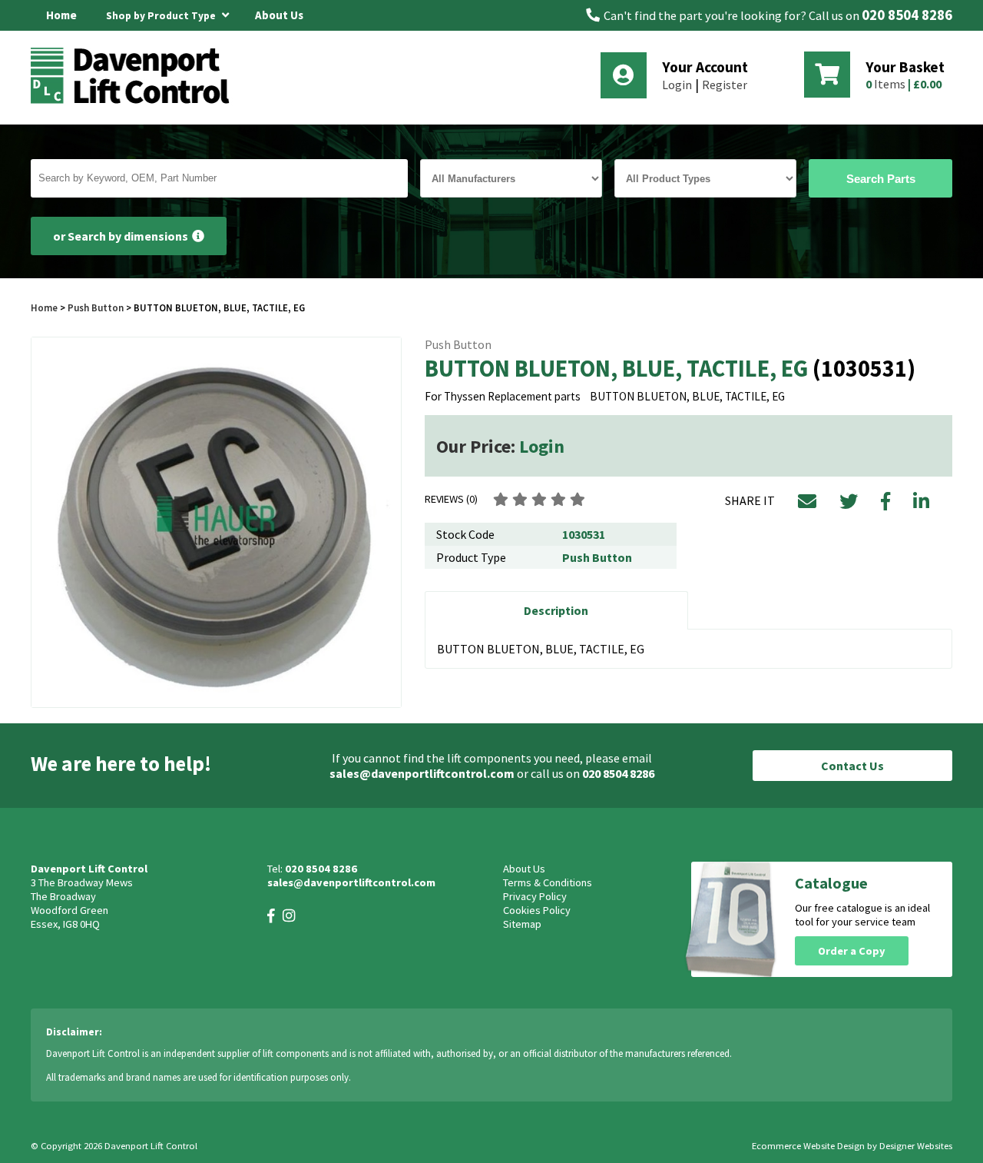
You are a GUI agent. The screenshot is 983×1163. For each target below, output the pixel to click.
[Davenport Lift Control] (134, 101)
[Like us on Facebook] (271, 916)
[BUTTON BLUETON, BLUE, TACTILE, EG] (216, 522)
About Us (279, 15)
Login (677, 84)
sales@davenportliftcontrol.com (422, 773)
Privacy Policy (535, 896)
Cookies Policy (537, 910)
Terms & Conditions (547, 882)
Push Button (96, 307)
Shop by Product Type (162, 15)
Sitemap (522, 924)
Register (724, 84)
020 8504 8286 (907, 15)
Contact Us (852, 765)
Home (61, 15)
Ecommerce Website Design (808, 1145)
